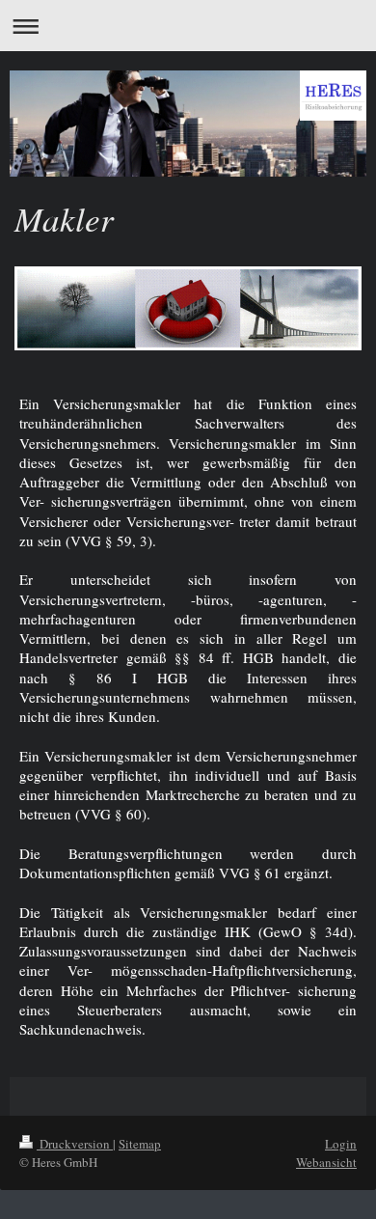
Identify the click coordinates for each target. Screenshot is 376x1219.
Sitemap (140, 1143)
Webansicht (326, 1162)
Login (341, 1143)
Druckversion (75, 1143)
